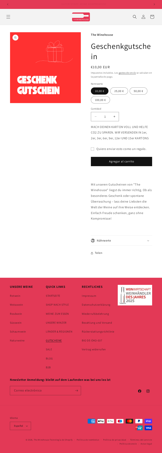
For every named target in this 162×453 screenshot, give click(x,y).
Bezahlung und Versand (97, 322)
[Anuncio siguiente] (154, 4)
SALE (49, 349)
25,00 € (119, 91)
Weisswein (16, 304)
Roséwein (16, 314)
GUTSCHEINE (54, 340)
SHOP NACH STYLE (57, 304)
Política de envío (128, 443)
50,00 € (138, 91)
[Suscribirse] (76, 390)
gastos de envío (127, 72)
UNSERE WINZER (56, 322)
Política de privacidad (114, 439)
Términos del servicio (141, 439)
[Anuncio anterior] (7, 4)
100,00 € (100, 100)
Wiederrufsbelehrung (95, 314)
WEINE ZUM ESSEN (57, 314)
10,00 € (99, 91)
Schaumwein (18, 331)
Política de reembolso (88, 439)
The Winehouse (41, 439)
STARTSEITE (53, 296)
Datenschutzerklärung (96, 304)
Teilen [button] (99, 253)
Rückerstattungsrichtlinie (98, 331)
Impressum (89, 296)
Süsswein (16, 322)
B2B (48, 367)
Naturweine (17, 340)
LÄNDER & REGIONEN (59, 331)
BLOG (49, 358)
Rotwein (15, 296)
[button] (8, 16)
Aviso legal (146, 443)
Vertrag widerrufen (94, 349)
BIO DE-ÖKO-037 (92, 340)
